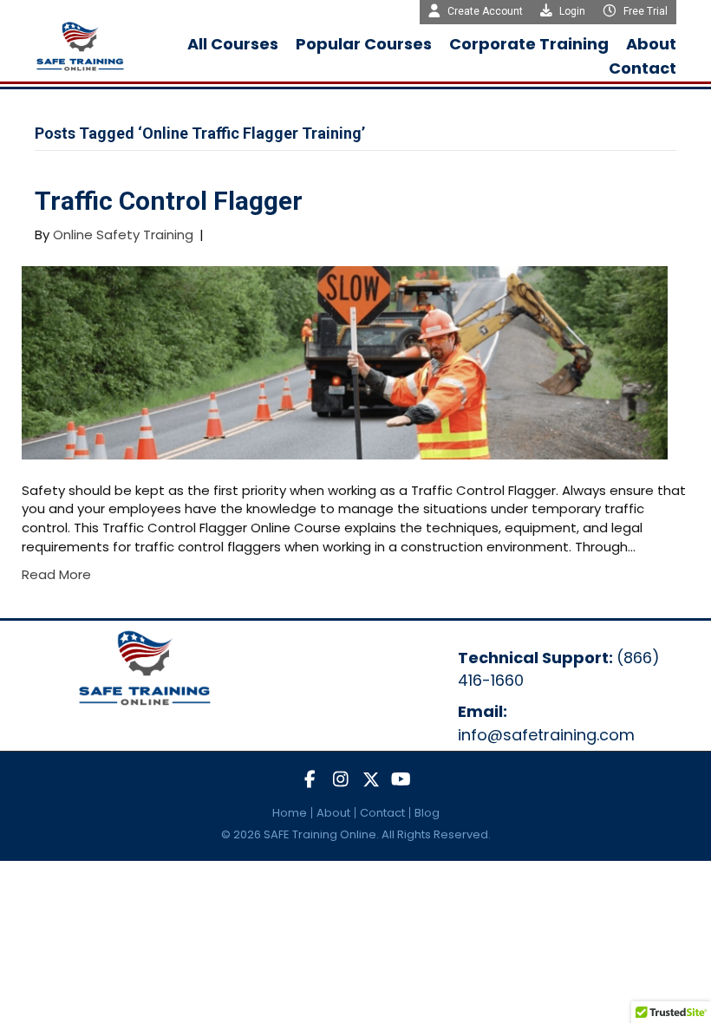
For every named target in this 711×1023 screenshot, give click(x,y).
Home (289, 812)
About (333, 812)
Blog (427, 812)
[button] (310, 780)
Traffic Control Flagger (169, 201)
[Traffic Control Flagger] (345, 361)
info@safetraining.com (546, 735)
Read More (56, 574)
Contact (382, 812)
